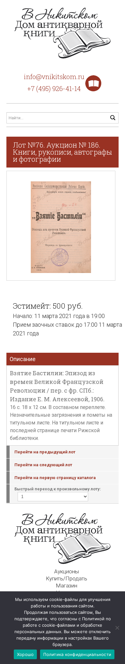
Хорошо (25, 654)
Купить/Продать (66, 578)
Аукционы (66, 571)
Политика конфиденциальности (77, 654)
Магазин (66, 585)
